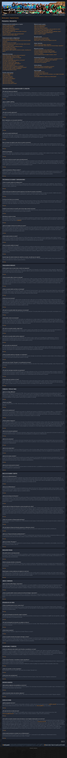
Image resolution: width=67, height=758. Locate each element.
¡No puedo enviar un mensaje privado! (41, 37)
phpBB (18, 220)
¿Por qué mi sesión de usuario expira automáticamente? (13, 33)
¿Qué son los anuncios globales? (8, 78)
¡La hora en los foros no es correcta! (9, 42)
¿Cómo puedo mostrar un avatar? (8, 47)
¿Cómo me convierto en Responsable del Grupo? (43, 30)
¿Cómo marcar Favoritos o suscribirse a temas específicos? (45, 59)
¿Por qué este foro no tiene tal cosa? (41, 72)
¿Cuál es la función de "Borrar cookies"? (10, 35)
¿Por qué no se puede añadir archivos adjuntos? (11, 63)
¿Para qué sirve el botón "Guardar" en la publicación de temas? (14, 67)
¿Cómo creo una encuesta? (7, 58)
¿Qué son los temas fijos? (7, 81)
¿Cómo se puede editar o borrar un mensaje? (11, 56)
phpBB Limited (52, 704)
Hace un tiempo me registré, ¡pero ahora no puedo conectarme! (14, 31)
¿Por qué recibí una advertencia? (8, 64)
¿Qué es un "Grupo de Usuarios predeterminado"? (43, 32)
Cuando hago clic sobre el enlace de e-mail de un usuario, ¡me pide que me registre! (16, 50)
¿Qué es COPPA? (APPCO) (7, 26)
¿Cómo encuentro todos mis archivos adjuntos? (43, 67)
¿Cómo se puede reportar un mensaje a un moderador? (12, 66)
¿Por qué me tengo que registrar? (8, 25)
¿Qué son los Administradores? (40, 25)
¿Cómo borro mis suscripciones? (40, 62)
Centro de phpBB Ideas (7, 713)
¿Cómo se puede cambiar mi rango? (9, 48)
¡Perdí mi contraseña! (6, 32)
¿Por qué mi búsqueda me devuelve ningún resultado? (44, 51)
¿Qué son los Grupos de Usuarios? (40, 27)
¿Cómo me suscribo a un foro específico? (42, 61)
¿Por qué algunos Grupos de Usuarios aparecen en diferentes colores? (47, 31)
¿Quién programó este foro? (39, 71)
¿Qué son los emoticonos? (7, 76)
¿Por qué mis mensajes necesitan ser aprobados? (12, 68)
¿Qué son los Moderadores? (39, 26)
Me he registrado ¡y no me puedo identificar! (10, 29)
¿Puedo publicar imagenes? (7, 77)
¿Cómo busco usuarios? (38, 53)
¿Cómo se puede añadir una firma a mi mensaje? (11, 57)
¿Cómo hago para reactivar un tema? (9, 69)
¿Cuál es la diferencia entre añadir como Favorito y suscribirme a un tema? (48, 58)
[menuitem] (4, 15)
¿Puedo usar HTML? (6, 75)
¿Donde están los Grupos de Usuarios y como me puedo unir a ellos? (47, 29)
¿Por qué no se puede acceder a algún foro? (10, 62)
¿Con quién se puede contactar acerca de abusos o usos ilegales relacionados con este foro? (49, 75)
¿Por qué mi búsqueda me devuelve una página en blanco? (45, 52)
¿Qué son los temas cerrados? (8, 82)
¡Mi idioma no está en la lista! (8, 45)
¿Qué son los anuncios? (7, 79)
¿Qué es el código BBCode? (7, 73)
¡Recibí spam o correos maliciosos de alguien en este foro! (45, 40)
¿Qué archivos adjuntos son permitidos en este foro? (44, 66)
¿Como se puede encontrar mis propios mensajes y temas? (45, 54)
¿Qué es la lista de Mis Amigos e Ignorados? (42, 44)
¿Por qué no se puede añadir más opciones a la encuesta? (13, 60)
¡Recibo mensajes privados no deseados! (42, 39)
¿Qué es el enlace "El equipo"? (40, 33)
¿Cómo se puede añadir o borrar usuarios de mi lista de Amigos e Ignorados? (48, 45)
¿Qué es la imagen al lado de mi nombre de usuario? (12, 46)
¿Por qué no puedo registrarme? (8, 27)
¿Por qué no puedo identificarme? (8, 30)
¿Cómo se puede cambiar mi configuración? (10, 39)
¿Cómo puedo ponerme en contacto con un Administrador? (45, 76)
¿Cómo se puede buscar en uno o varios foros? (43, 49)
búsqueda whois (41, 721)
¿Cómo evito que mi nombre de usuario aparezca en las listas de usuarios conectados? (16, 41)
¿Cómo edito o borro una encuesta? (9, 61)
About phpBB (39, 705)
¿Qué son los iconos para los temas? (9, 83)
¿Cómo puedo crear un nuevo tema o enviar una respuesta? (13, 55)
